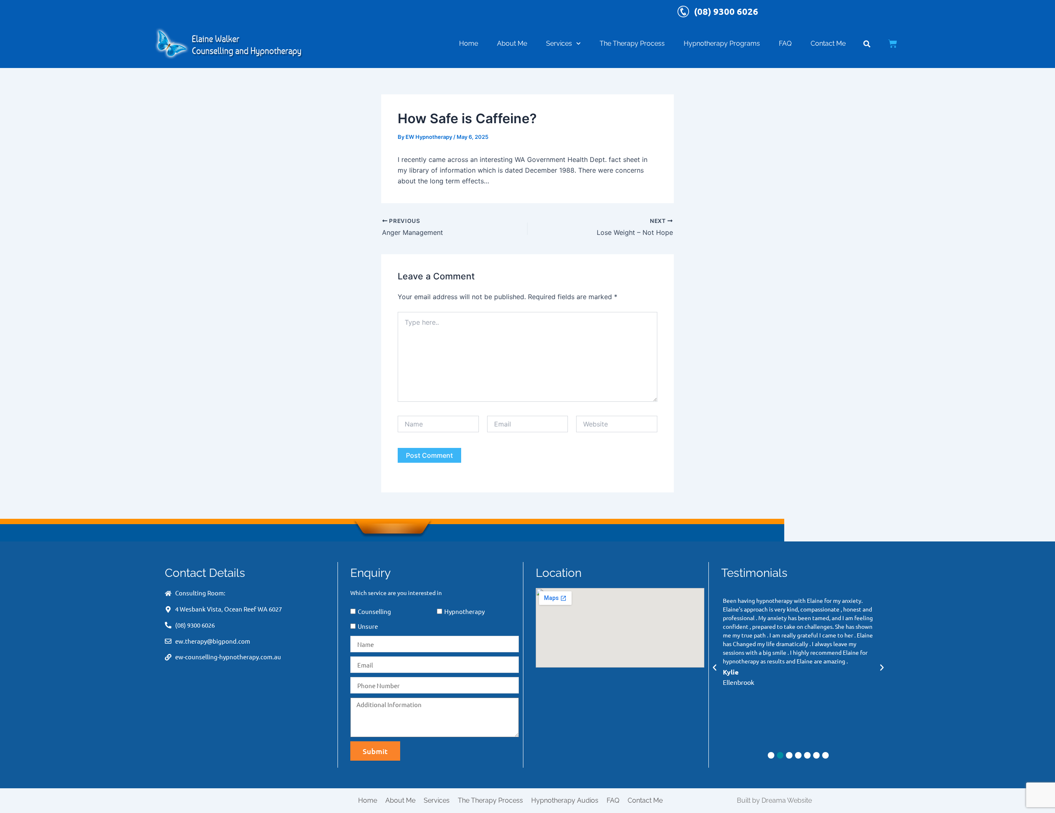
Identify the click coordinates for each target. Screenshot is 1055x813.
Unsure (368, 626)
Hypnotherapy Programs (722, 43)
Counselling (374, 611)
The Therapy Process (632, 43)
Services (559, 43)
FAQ (785, 43)
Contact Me (828, 43)
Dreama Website (787, 800)
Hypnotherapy (464, 611)
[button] (714, 667)
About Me (512, 43)
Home (468, 43)
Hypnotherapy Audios (564, 800)
